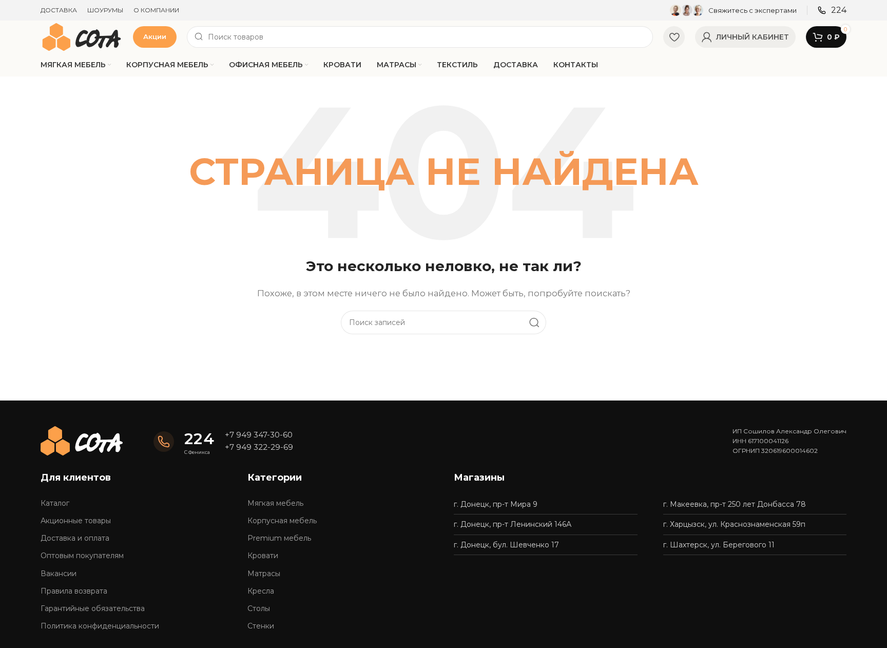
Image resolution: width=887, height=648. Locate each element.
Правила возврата (74, 591)
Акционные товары (76, 520)
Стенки (260, 626)
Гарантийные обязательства (93, 608)
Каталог (55, 503)
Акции (154, 36)
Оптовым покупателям (82, 555)
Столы (258, 608)
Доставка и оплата (75, 538)
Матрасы (263, 573)
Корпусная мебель (282, 520)
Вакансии (58, 573)
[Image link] (82, 440)
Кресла (260, 591)
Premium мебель (279, 538)
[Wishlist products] (674, 37)
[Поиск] (534, 322)
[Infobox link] (733, 10)
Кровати (262, 555)
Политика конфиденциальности (100, 626)
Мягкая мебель (275, 503)
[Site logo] (82, 36)
